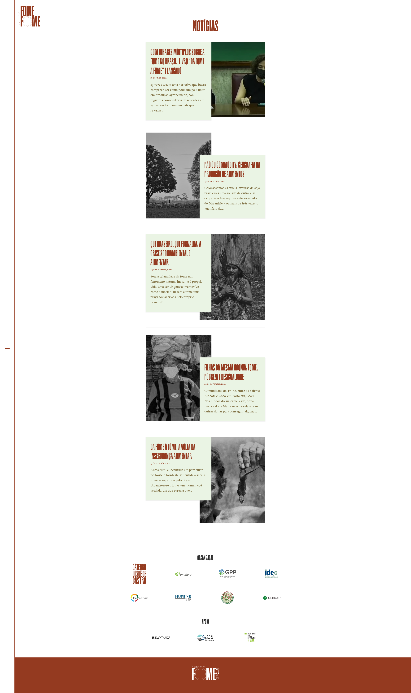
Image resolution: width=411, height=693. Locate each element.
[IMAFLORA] (183, 574)
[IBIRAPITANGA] (161, 638)
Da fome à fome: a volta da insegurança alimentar (172, 450)
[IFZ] (139, 598)
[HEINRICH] (249, 638)
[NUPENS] (183, 598)
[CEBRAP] (272, 598)
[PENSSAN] (227, 598)
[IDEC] (272, 574)
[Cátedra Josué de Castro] (139, 574)
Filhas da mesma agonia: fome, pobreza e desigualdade (231, 371)
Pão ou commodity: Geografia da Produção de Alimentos (232, 168)
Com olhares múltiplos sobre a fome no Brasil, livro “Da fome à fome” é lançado (177, 60)
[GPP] (227, 574)
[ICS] (205, 638)
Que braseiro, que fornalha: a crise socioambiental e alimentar (175, 252)
